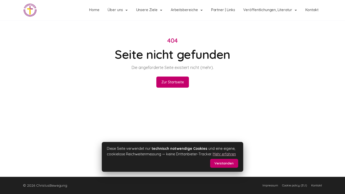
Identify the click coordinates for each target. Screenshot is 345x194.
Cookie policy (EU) (294, 185)
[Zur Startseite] (30, 10)
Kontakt (312, 10)
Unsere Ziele (147, 10)
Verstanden (224, 163)
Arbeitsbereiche (184, 10)
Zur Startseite (172, 82)
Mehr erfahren (224, 154)
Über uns (115, 10)
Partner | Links (223, 10)
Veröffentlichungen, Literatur (267, 10)
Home (94, 10)
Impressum (270, 185)
